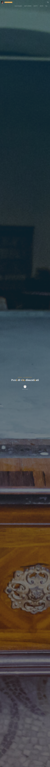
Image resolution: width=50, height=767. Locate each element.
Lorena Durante (8, 2)
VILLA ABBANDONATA (27, 377)
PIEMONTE (20, 377)
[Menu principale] (48, 2)
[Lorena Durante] (2, 2)
